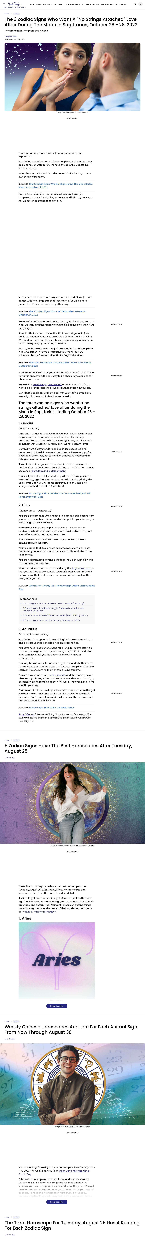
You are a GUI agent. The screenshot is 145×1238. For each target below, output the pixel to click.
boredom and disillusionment (49, 471)
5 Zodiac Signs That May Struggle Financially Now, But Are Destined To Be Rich (53, 609)
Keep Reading (57, 1006)
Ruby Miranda (11, 36)
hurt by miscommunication (40, 911)
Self (55, 4)
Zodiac (38, 4)
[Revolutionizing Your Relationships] (14, 4)
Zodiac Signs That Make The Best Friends (52, 707)
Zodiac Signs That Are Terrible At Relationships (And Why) (53, 603)
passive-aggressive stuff (47, 384)
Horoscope (47, 4)
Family (60, 4)
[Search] (134, 3)
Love (32, 4)
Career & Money (107, 4)
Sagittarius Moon (81, 568)
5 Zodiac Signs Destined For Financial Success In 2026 (51, 620)
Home (7, 14)
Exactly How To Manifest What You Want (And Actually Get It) (55, 615)
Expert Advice (120, 4)
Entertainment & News (74, 4)
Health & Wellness (92, 4)
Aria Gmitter (10, 758)
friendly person (56, 675)
